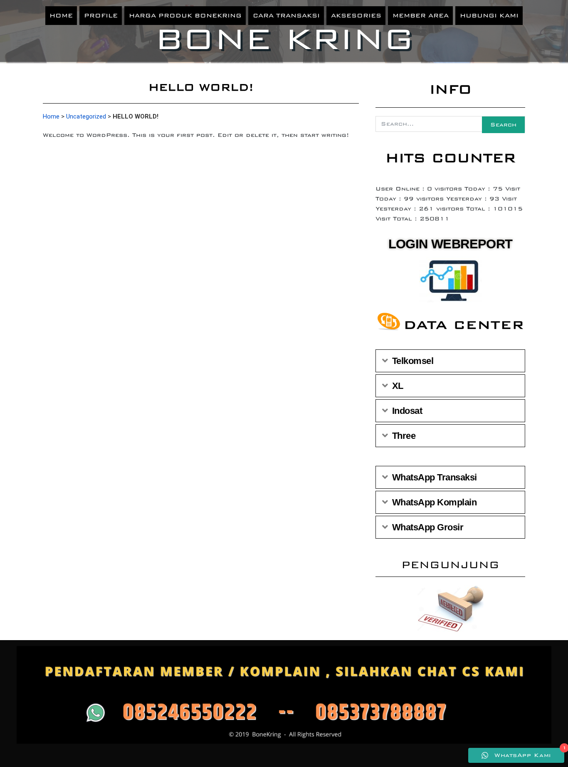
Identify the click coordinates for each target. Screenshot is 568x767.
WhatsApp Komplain (434, 502)
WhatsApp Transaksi (434, 477)
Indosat (407, 411)
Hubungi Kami (489, 15)
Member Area (421, 15)
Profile (101, 15)
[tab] (450, 361)
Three (404, 436)
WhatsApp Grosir (428, 527)
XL (397, 386)
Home (61, 15)
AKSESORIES (356, 15)
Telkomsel (413, 361)
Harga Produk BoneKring (185, 15)
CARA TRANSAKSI (286, 15)
